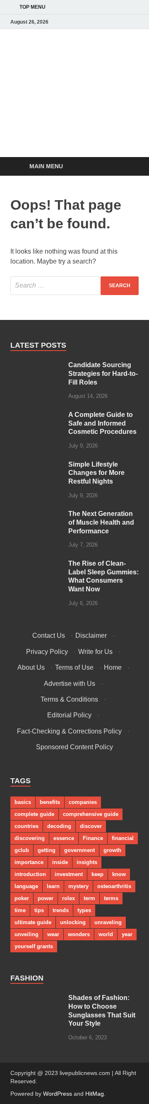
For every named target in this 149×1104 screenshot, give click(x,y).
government (79, 850)
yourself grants (33, 946)
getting (46, 850)
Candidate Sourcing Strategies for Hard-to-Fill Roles (103, 373)
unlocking (73, 922)
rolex (68, 898)
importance (28, 862)
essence (63, 838)
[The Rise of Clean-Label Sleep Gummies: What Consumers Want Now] (36, 564)
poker (21, 898)
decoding (59, 826)
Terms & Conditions (69, 699)
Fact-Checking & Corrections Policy (69, 731)
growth (112, 850)
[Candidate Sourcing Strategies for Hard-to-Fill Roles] (36, 365)
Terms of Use (74, 667)
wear (53, 934)
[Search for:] (74, 285)
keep (97, 874)
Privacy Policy (47, 651)
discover (91, 826)
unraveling (108, 922)
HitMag (94, 1093)
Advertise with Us (69, 683)
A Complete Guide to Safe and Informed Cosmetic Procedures (102, 423)
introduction (30, 874)
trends (61, 910)
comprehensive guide (90, 814)
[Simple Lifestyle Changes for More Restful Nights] (36, 465)
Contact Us (48, 635)
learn (53, 886)
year (127, 934)
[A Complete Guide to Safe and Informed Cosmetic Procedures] (36, 415)
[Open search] (128, 167)
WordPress (57, 1093)
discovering (29, 838)
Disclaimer (91, 635)
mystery (78, 886)
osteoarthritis (114, 886)
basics (22, 802)
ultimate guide (32, 922)
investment (69, 874)
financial (123, 838)
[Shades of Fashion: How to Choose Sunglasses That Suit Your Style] (36, 998)
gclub (21, 850)
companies (83, 802)
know (119, 874)
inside (60, 862)
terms (111, 898)
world (106, 934)
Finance (93, 838)
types (84, 910)
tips (39, 910)
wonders (79, 934)
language (26, 886)
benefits (50, 802)
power (45, 898)
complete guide (34, 814)
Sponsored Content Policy (74, 747)
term (89, 898)
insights (87, 862)
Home (113, 667)
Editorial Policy (69, 715)
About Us (31, 667)
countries (26, 826)
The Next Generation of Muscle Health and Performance (101, 522)
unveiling (26, 934)
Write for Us (95, 651)
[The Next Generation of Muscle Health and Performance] (36, 514)
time (20, 910)
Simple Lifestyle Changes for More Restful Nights (96, 473)
